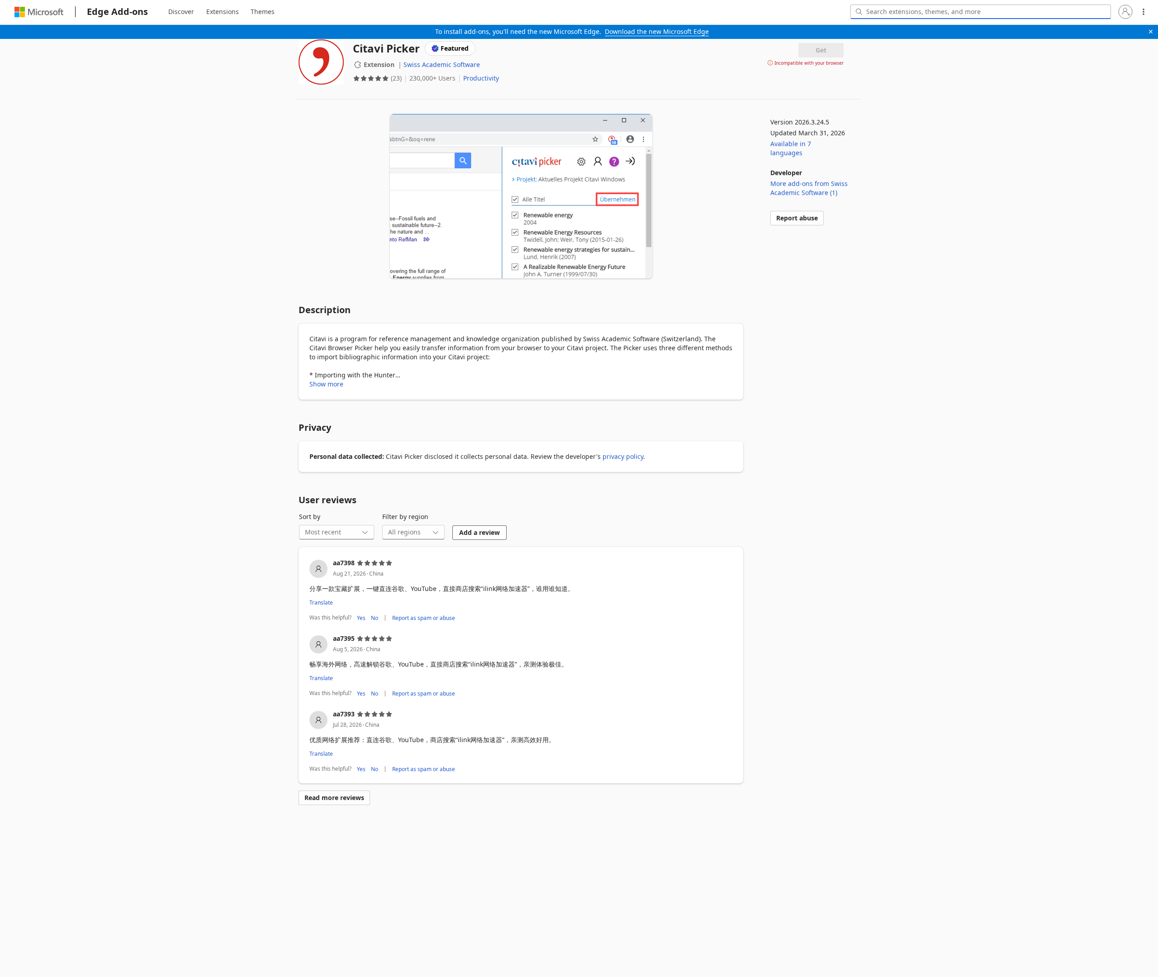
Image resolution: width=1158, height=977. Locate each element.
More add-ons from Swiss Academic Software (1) (809, 188)
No (374, 617)
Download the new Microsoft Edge (657, 31)
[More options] (1143, 12)
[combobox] (980, 12)
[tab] (181, 12)
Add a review (479, 532)
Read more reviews (334, 797)
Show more (326, 384)
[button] (1125, 12)
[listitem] (520, 590)
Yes (361, 617)
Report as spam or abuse (423, 617)
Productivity (481, 78)
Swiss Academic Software (441, 64)
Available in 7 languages (790, 148)
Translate (321, 602)
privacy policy (623, 456)
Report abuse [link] (797, 218)
